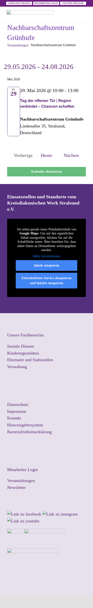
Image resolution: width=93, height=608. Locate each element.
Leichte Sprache (73, 3)
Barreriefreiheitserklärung (29, 431)
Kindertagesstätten (23, 353)
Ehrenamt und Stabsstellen (30, 359)
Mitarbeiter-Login (46, 3)
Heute (46, 155)
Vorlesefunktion (19, 3)
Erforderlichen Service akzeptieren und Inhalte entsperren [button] (46, 280)
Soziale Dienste (20, 346)
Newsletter (16, 487)
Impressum (16, 411)
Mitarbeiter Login (22, 469)
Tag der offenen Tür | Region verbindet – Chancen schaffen (47, 103)
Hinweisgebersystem (25, 425)
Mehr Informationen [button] (46, 256)
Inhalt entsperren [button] (46, 265)
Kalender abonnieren (46, 171)
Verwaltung (17, 366)
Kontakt (14, 418)
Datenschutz (17, 404)
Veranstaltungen (17, 45)
